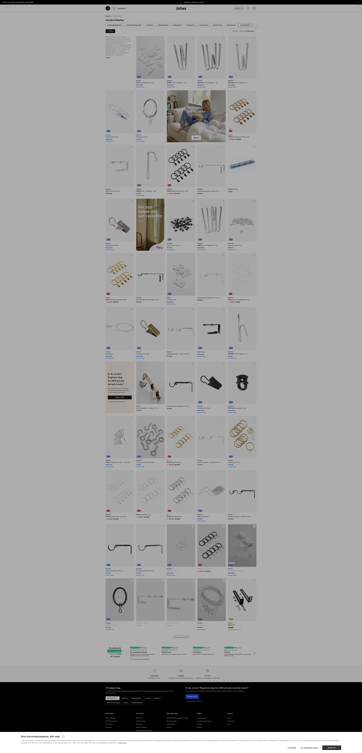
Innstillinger (292, 748)
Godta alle (332, 748)
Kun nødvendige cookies (309, 748)
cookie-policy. (122, 743)
